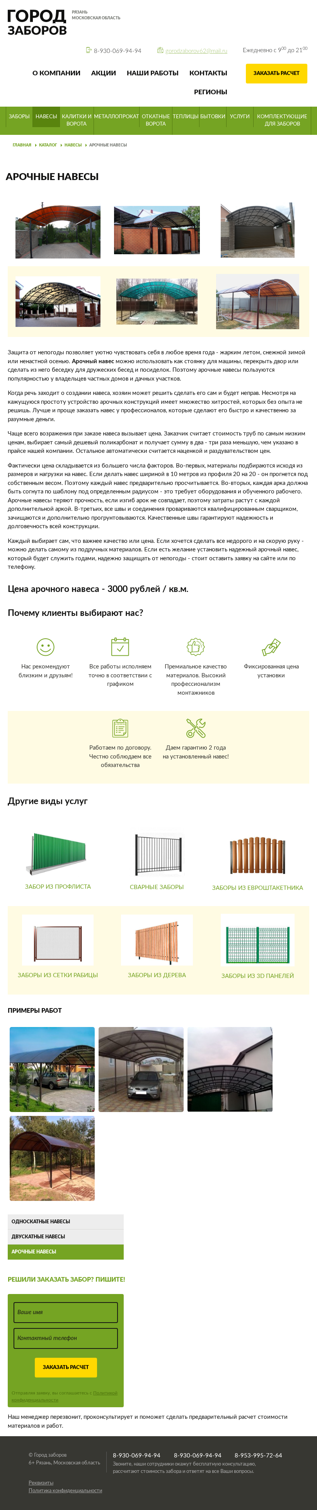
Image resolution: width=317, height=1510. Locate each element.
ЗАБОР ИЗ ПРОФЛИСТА (58, 887)
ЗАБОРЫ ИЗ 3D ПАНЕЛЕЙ (258, 976)
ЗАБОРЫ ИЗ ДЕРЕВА (157, 975)
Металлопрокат (116, 116)
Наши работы (153, 73)
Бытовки (212, 116)
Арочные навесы (108, 145)
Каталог (48, 145)
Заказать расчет (277, 73)
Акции (103, 73)
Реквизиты (41, 1483)
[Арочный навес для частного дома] (52, 1069)
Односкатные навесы (41, 1221)
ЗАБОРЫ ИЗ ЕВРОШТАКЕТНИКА (257, 888)
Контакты (208, 73)
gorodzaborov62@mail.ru (196, 51)
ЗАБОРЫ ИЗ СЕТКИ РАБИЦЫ (58, 975)
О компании (56, 73)
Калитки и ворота (77, 120)
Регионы (210, 92)
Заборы (19, 116)
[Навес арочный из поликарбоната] (52, 1158)
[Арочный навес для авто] (141, 1069)
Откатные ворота (156, 120)
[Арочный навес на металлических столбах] (230, 1069)
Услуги (240, 116)
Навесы (46, 116)
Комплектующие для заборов (282, 120)
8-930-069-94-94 (117, 51)
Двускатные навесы (38, 1237)
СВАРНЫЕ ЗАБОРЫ (157, 887)
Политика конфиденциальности (65, 1490)
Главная (22, 145)
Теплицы (186, 116)
